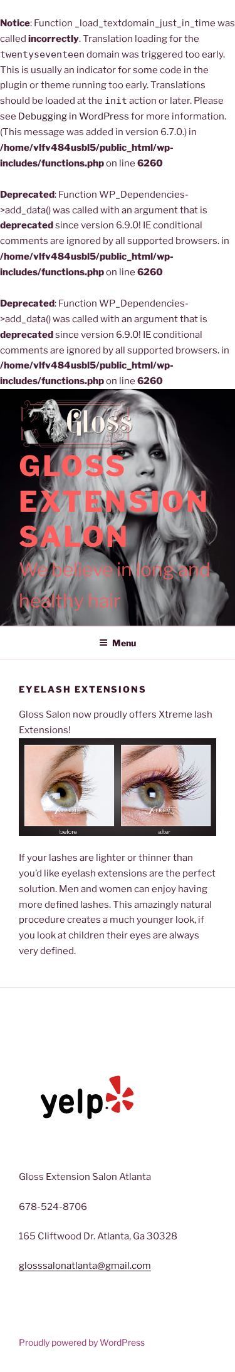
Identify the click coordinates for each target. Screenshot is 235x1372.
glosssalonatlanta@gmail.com (85, 1265)
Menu (124, 643)
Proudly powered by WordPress (82, 1342)
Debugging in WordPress (73, 116)
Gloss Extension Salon (114, 501)
